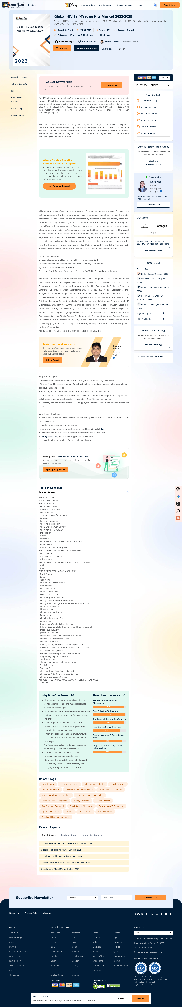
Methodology (15, 937)
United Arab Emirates (98, 967)
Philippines (77, 951)
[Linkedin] (114, 358)
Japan (74, 946)
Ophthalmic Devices (51, 811)
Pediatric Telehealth (50, 789)
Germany (76, 942)
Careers (12, 942)
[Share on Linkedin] (124, 48)
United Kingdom (120, 965)
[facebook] (147, 913)
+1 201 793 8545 (149, 120)
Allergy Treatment (82, 800)
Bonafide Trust (65, 30)
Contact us (14, 974)
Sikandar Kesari (112, 41)
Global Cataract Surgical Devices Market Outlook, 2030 (65, 862)
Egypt (116, 937)
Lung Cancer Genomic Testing (89, 795)
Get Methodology (153, 344)
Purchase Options (147, 85)
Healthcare (106, 35)
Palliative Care (48, 784)
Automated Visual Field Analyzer (56, 795)
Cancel (121, 998)
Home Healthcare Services (110, 789)
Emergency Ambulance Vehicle (79, 789)
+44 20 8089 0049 (149, 113)
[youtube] (166, 913)
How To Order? (16, 956)
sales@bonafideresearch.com (150, 952)
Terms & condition (17, 965)
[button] (149, 5)
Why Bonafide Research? (17, 99)
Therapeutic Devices (69, 784)
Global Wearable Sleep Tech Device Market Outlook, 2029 (66, 843)
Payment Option (144, 313)
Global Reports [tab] (48, 835)
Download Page (66, 41)
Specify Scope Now (55, 469)
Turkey (75, 965)
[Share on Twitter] (120, 48)
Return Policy (15, 960)
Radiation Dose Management (55, 800)
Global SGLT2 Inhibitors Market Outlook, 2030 (61, 856)
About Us (13, 932)
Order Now (111, 85)
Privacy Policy (31, 912)
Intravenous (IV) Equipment (111, 806)
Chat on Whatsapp (149, 100)
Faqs (13, 91)
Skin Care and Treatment (53, 806)
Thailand (55, 965)
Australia (76, 932)
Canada (116, 932)
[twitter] (152, 913)
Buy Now (63, 48)
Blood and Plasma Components (56, 817)
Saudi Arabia (77, 956)
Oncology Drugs (118, 784)
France (54, 942)
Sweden (75, 960)
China (74, 937)
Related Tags (17, 108)
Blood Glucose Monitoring (81, 806)
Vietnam (75, 974)
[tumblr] (171, 913)
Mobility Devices (103, 800)
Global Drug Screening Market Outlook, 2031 (61, 849)
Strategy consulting (49, 436)
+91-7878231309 (144, 947)
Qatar (116, 951)
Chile (53, 937)
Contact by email (148, 126)
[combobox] (164, 78)
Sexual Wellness (105, 811)
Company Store (88, 5)
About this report (19, 77)
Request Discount (153, 250)
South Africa (98, 956)
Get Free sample (88, 48)
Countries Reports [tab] (92, 835)
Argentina (55, 932)
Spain (53, 960)
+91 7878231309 (149, 107)
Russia (54, 956)
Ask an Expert (52, 360)
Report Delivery (144, 318)
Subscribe (148, 897)
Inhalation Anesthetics (94, 784)
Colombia (97, 937)
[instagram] (157, 913)
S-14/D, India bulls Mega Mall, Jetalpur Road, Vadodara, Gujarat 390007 (153, 940)
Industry (33, 5)
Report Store (169, 5)
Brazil (95, 932)
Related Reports (18, 115)
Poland (96, 951)
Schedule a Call (89, 41)
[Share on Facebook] (115, 48)
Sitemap (47, 912)
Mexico (116, 946)
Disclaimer (14, 912)
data (102, 429)
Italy (53, 946)
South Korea (119, 956)
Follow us (138, 913)
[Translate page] (155, 5)
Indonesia (117, 942)
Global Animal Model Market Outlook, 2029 (60, 869)
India (95, 942)
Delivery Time (143, 269)
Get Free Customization (153, 163)
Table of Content (47, 492)
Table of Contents (19, 84)
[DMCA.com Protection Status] (113, 985)
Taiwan (116, 960)
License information (18, 951)
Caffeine (69, 811)
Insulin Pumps (85, 811)
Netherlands (56, 951)
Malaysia (97, 946)
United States (57, 974)
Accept (140, 998)
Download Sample (62, 186)
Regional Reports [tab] (69, 835)
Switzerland (98, 960)
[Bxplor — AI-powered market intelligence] (71, 5)
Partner (12, 946)
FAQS (11, 970)
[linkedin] (162, 913)
